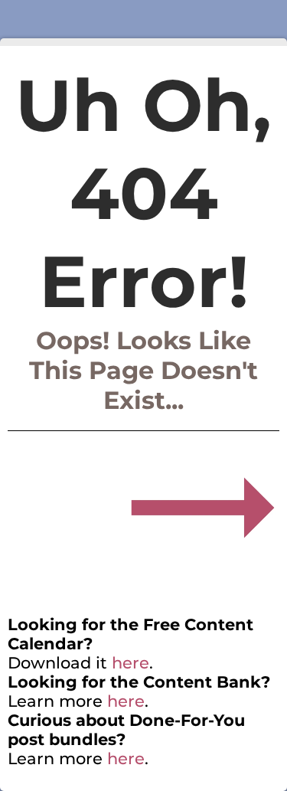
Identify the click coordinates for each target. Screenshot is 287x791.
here (130, 662)
